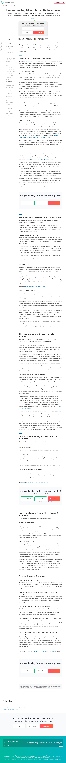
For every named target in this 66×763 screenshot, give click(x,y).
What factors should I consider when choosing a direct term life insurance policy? (10, 112)
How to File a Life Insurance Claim (10, 709)
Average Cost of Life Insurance (10, 706)
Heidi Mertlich (45, 38)
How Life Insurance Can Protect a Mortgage (42, 159)
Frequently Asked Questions (10, 76)
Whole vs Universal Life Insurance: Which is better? (14, 707)
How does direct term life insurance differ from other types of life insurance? (10, 87)
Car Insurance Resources (29, 2)
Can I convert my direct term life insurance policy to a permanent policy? (10, 103)
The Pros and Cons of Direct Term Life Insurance (10, 60)
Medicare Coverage (40, 2)
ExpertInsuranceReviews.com (19, 751)
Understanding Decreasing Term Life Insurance (33, 652)
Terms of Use (42, 34)
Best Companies (19, 2)
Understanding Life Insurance (17, 5)
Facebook (60, 746)
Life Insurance (7, 5)
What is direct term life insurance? (10, 80)
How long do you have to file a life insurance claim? (39, 149)
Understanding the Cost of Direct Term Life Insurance (10, 71)
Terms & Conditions (55, 751)
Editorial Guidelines (24, 685)
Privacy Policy (47, 751)
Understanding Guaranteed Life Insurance (49, 652)
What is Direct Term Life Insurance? (9, 48)
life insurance (28, 61)
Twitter (62, 746)
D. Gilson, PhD (28, 38)
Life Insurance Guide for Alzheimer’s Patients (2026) (15, 704)
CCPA (60, 751)
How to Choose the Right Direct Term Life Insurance (10, 65)
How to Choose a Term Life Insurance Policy (37, 482)
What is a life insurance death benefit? (35, 187)
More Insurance (48, 2)
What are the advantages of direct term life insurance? (9, 96)
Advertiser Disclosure (8, 39)
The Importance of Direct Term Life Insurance (10, 54)
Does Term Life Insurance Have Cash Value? (42, 383)
